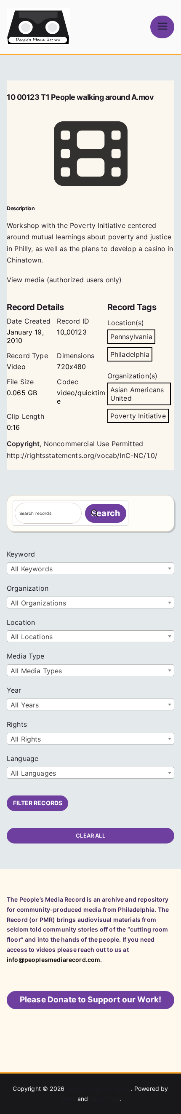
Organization (27, 588)
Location (21, 622)
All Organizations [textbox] (38, 603)
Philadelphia (129, 354)
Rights (17, 724)
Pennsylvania (131, 336)
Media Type (26, 656)
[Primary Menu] (162, 27)
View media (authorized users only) (64, 280)
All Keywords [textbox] (32, 569)
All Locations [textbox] (32, 636)
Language (22, 758)
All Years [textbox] (25, 705)
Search (105, 513)
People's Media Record (98, 1088)
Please (90, 999)
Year (14, 690)
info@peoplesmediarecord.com (53, 959)
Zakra (67, 1098)
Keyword (21, 554)
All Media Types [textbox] (36, 671)
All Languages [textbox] (33, 773)
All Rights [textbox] (26, 739)
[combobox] (90, 568)
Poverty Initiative (138, 416)
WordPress (105, 1098)
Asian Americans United (137, 394)
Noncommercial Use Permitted (93, 443)
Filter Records (37, 802)
